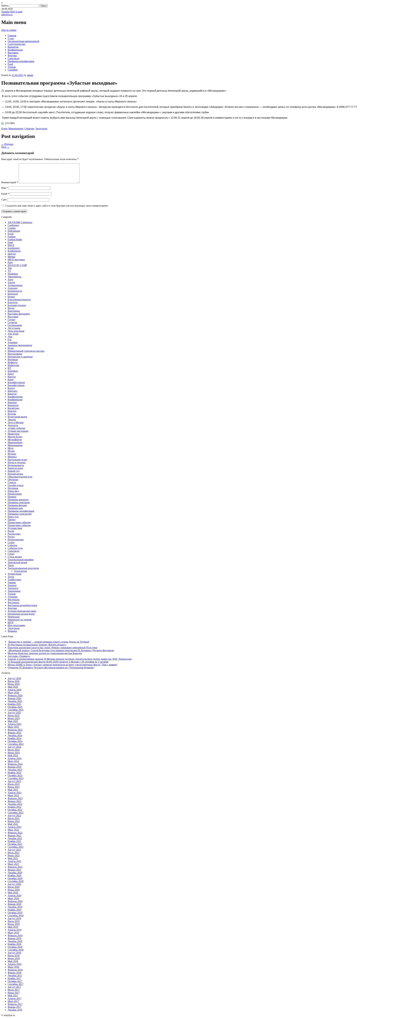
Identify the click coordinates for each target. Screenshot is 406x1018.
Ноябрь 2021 (14, 841)
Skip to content (8, 30)
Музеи (11, 451)
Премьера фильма (17, 505)
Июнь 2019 (14, 924)
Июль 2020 (14, 887)
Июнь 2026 (14, 684)
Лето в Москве (16, 422)
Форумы (12, 55)
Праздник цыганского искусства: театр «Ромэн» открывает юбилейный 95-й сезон (52, 647)
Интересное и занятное (20, 356)
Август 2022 (14, 815)
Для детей (13, 333)
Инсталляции (15, 353)
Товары (12, 582)
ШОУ (11, 622)
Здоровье (12, 342)
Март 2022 (13, 829)
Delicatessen (14, 231)
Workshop (13, 273)
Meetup (11, 256)
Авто (10, 279)
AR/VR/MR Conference (20, 222)
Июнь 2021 (14, 855)
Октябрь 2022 (15, 809)
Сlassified (12, 69)
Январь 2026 (14, 698)
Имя (4, 188)
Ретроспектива (16, 539)
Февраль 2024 (15, 764)
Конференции (15, 49)
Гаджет (11, 319)
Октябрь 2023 (15, 775)
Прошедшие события (19, 522)
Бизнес (11, 296)
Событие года (15, 548)
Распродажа (14, 533)
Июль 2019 (14, 921)
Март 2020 (13, 898)
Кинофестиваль (16, 385)
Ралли (11, 531)
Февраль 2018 (15, 969)
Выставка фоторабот (19, 313)
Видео (11, 308)
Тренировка (14, 591)
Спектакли (13, 58)
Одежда (12, 482)
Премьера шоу (15, 508)
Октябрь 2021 (15, 844)
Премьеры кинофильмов (21, 61)
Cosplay (12, 228)
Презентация (15, 493)
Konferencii (14, 248)
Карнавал (13, 371)
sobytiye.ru (6, 14)
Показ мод (13, 491)
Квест (11, 373)
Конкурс (12, 393)
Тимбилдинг (14, 579)
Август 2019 (14, 918)
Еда (10, 339)
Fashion (12, 236)
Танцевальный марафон (21, 559)
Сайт (4, 199)
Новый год (14, 471)
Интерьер (13, 359)
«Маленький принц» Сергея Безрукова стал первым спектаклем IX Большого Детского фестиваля (61, 650)
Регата (11, 536)
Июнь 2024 (14, 752)
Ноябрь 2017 (14, 978)
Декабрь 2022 (15, 804)
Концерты (13, 47)
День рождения (16, 331)
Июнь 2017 (14, 992)
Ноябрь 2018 (14, 944)
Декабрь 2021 (15, 838)
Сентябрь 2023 (15, 778)
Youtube (5, 11)
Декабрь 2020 (15, 872)
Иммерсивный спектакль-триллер (26, 351)
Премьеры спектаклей (20, 513)
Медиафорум (15, 439)
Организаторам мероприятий (23, 41)
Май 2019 (13, 927)
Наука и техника (17, 462)
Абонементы (14, 276)
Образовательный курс (20, 476)
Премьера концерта (18, 499)
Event (4, 128)
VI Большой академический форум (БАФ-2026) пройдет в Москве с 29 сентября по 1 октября (58, 661)
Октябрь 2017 (15, 981)
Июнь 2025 (14, 718)
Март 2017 (13, 1001)
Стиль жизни (15, 556)
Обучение (13, 479)
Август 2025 (14, 712)
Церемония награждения (21, 614)
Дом (10, 336)
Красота (12, 411)
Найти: (5, 5)
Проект (12, 519)
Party (10, 262)
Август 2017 (14, 987)
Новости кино (15, 468)
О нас (11, 38)
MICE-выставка (16, 259)
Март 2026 (13, 692)
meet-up (12, 253)
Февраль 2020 (15, 901)
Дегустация (14, 328)
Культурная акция (17, 416)
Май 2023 (13, 789)
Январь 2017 (14, 1007)
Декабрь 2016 (15, 1009)
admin (30, 75)
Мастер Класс (15, 436)
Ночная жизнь (15, 473)
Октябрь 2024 (15, 741)
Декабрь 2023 (15, 769)
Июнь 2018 (14, 958)
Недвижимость (16, 465)
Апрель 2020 (14, 895)
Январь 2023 (14, 801)
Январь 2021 (14, 869)
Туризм (12, 67)
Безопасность (15, 291)
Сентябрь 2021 (15, 847)
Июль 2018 (14, 955)
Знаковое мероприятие (20, 345)
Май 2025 (13, 721)
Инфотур (12, 362)
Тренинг (12, 585)
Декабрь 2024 (15, 735)
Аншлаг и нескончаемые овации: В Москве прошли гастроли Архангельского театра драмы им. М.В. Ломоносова (70, 659)
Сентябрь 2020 (15, 881)
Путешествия (15, 528)
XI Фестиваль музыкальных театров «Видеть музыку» (37, 644)
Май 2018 (13, 961)
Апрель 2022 (14, 827)
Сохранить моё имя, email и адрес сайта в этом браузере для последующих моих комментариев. (56, 205)
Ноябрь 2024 (14, 738)
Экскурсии (41, 128)
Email (5, 193)
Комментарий (9, 182)
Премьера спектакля (18, 502)
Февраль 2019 (15, 935)
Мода (10, 448)
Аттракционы (15, 285)
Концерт (12, 402)
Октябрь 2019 (15, 912)
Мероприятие (15, 128)
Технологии (20, 571)
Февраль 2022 (15, 832)
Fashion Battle (15, 239)
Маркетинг (14, 433)
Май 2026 (13, 687)
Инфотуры (13, 365)
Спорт (11, 554)
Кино (10, 379)
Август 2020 (14, 884)
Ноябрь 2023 (14, 772)
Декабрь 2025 (15, 701)
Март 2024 (13, 761)
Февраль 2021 (15, 867)
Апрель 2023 (14, 792)
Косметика (13, 408)
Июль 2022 (14, 818)
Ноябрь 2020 (14, 875)
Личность (13, 425)
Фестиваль (13, 602)
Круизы (12, 413)
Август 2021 (14, 849)
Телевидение (15, 574)
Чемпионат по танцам (19, 619)
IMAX (11, 245)
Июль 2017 (14, 989)
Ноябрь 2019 (14, 909)
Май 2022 (13, 824)
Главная (12, 35)
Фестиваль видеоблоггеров (22, 605)
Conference (13, 225)
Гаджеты (12, 322)
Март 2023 (13, 795)
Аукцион (12, 288)
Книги (11, 388)
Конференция (15, 399)
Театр (11, 565)
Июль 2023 (14, 784)
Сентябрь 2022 (15, 812)
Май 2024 (13, 755)
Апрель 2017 (14, 998)
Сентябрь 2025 (15, 709)
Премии (12, 496)
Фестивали (14, 599)
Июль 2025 (14, 715)
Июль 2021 (14, 852)
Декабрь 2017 (15, 975)
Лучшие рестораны (18, 431)
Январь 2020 (14, 904)
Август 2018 (14, 952)
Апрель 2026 (14, 689)
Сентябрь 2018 (15, 949)
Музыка (12, 453)
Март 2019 (13, 932)
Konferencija (14, 251)
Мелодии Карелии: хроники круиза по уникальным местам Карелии (45, 653)
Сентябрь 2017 (15, 984)
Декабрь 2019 (15, 907)
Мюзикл (12, 456)
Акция (11, 282)
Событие (29, 128)
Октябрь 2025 (15, 707)
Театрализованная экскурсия (23, 568)
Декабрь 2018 (15, 941)
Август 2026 (14, 678)
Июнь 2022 (14, 821)
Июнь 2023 (14, 787)
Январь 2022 (14, 835)
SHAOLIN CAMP (17, 265)
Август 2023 (14, 781)
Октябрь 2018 (15, 947)
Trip (10, 268)
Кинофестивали (16, 382)
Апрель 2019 (14, 929)
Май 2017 (13, 995)
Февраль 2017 (15, 1004)
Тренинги (13, 588)
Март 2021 (13, 864)
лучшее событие (16, 428)
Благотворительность (19, 299)
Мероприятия (15, 445)
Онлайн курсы (15, 485)
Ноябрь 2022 (14, 807)
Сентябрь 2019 (15, 915)
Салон (11, 542)
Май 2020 (13, 892)
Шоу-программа (16, 625)
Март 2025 (13, 727)
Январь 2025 (14, 732)
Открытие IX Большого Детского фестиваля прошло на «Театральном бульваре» (51, 667)
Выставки (13, 52)
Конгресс (13, 391)
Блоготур (13, 302)
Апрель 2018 (14, 964)
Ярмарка (12, 631)
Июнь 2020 (14, 889)
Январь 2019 (14, 938)
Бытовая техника (17, 305)
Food (10, 64)
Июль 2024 (14, 749)
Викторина (14, 311)
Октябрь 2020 (15, 878)
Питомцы (13, 488)
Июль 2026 (14, 681)
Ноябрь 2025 (14, 704)
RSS (12, 11)
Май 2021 (13, 858)
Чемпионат (14, 616)
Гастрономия (15, 325)
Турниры (12, 596)
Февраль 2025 (15, 729)
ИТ (9, 368)
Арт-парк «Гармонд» (19, 656)
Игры (11, 348)
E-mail (19, 11)
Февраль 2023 (15, 798)
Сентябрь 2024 (15, 744)
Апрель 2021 (14, 861)
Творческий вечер (17, 562)
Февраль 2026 (15, 695)
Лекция (12, 419)
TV (9, 271)
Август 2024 (14, 747)
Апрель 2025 (14, 724)
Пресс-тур (13, 516)
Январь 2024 (14, 767)
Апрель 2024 (14, 758)
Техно (11, 576)
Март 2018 (13, 967)
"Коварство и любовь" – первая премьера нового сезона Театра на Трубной (48, 641)
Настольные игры (17, 459)
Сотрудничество (16, 44)
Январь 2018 (14, 972)
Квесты (12, 376)
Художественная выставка (22, 611)
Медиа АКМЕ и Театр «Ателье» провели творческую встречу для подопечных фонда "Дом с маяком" (63, 664)
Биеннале (13, 293)
